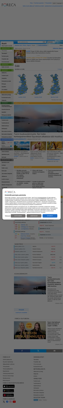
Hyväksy (50, 216)
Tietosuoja (7, 215)
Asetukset (34, 216)
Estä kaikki (18, 216)
